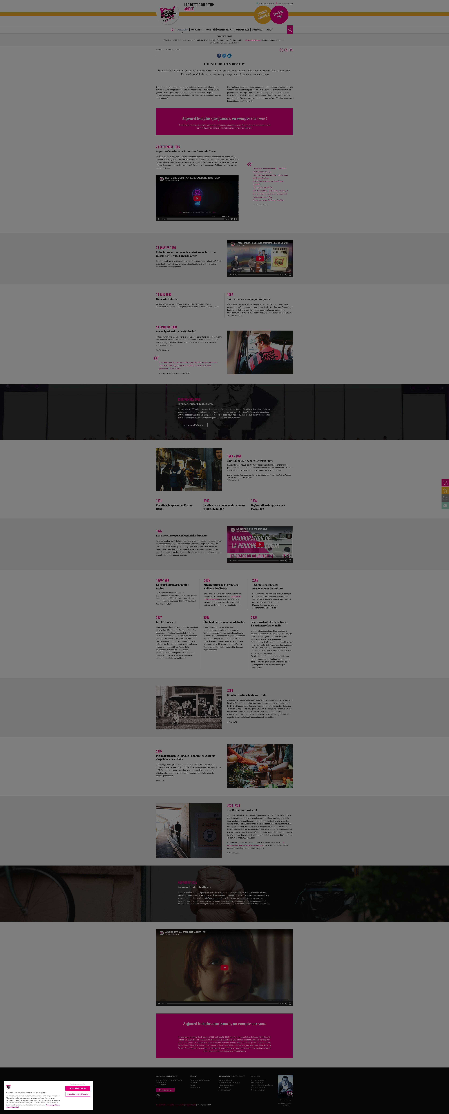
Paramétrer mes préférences (77, 1094)
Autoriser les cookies (78, 1088)
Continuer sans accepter (78, 1084)
